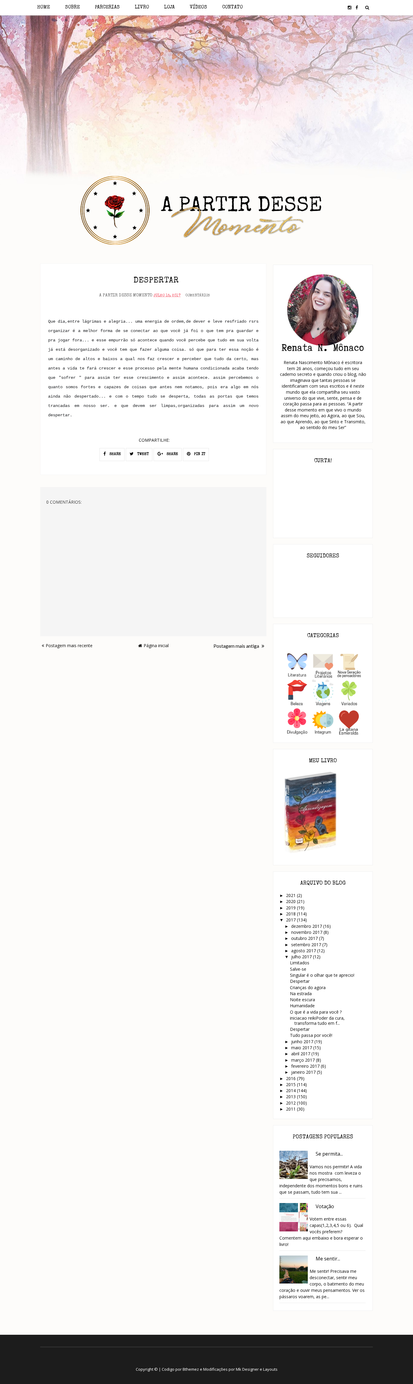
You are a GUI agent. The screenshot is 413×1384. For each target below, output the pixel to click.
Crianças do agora (308, 987)
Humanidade (302, 1005)
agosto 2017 (304, 950)
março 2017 (303, 1060)
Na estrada (301, 993)
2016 (291, 1078)
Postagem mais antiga (236, 646)
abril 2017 (301, 1054)
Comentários (197, 296)
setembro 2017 (306, 944)
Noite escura (302, 999)
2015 (291, 1084)
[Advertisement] (206, 69)
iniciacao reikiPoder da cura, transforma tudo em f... (317, 1020)
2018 (291, 914)
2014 (291, 1090)
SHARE (114, 454)
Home (43, 7)
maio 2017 (302, 1047)
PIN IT (199, 454)
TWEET (142, 454)
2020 (291, 901)
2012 (291, 1103)
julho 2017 (302, 957)
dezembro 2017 (307, 926)
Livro (142, 7)
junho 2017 (302, 1041)
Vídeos (198, 7)
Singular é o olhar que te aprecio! (322, 975)
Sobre (72, 7)
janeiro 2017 (304, 1072)
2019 (291, 908)
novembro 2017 (307, 932)
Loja (169, 7)
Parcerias (107, 7)
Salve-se (298, 969)
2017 (291, 920)
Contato (232, 7)
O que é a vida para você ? (316, 1012)
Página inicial (156, 645)
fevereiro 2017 (306, 1066)
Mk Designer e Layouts (257, 1369)
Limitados (299, 963)
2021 (291, 895)
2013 (291, 1096)
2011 (291, 1109)
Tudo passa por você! (311, 1035)
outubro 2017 (305, 938)
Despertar (300, 981)
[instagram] (349, 7)
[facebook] (357, 7)
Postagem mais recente (69, 645)
